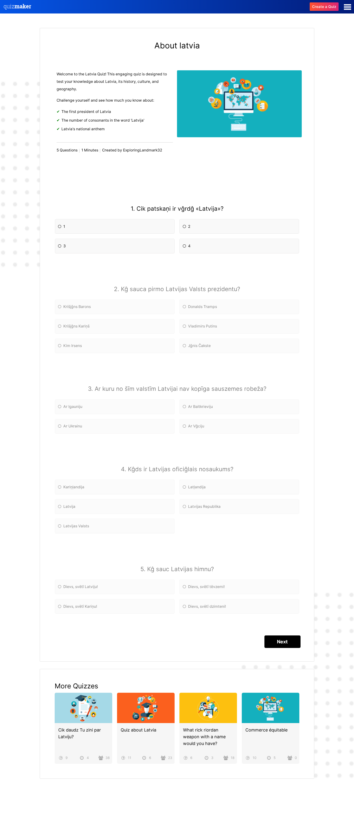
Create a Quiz (324, 6)
